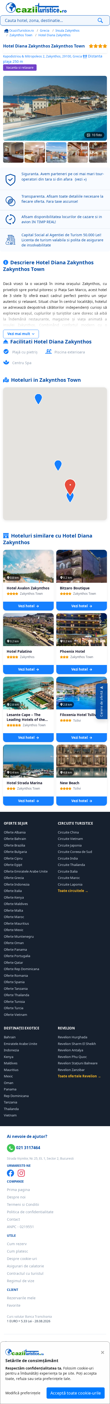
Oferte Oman (14, 943)
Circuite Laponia (70, 884)
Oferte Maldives (16, 903)
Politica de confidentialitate (30, 1211)
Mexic (8, 1076)
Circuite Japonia (70, 845)
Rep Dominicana (16, 1095)
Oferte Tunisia (14, 1001)
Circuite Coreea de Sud (75, 851)
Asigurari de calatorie (25, 1266)
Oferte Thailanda (16, 995)
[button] (58, 465)
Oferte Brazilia (14, 845)
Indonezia (11, 1050)
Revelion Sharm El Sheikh (77, 1043)
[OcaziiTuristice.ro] (36, 7)
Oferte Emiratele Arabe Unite (26, 871)
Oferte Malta (13, 910)
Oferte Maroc (14, 916)
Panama (10, 1089)
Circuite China (68, 832)
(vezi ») (80, 179)
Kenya (8, 1056)
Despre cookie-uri (22, 1258)
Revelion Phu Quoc (72, 1056)
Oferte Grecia (14, 877)
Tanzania (10, 1102)
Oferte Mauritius (16, 923)
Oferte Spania (14, 982)
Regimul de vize (20, 1280)
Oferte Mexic (13, 929)
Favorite (13, 1305)
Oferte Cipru (13, 858)
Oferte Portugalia (17, 956)
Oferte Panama (15, 949)
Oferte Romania (16, 975)
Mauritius (11, 1069)
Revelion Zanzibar (71, 1069)
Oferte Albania (15, 832)
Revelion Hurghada (72, 1037)
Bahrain (10, 1037)
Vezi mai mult (19, 333)
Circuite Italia (68, 871)
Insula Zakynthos (68, 30)
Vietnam (10, 1115)
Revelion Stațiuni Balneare (77, 1063)
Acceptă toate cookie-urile (75, 1393)
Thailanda (11, 1108)
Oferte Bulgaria (15, 851)
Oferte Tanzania (16, 988)
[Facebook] (10, 1173)
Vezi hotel (26, 606)
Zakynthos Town (20, 35)
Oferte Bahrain (15, 838)
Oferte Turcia (13, 1008)
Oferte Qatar (13, 962)
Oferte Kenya (14, 897)
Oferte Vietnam (15, 1014)
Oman (8, 1082)
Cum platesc (17, 1251)
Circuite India (68, 858)
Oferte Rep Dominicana (21, 969)
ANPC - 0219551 (20, 1226)
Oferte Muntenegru (19, 936)
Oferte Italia (13, 890)
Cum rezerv (17, 1243)
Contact (13, 1219)
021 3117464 (27, 1147)
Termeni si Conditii (23, 1204)
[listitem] (13, 152)
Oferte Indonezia (16, 884)
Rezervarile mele (21, 1297)
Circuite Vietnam (70, 838)
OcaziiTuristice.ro (21, 30)
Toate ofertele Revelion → (79, 1076)
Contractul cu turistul (25, 1273)
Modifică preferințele (22, 1392)
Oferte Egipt (13, 864)
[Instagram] (21, 1173)
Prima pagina (18, 1189)
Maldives (10, 1063)
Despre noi (16, 1197)
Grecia (44, 30)
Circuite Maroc (69, 877)
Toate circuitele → (73, 890)
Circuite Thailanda (71, 864)
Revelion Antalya (70, 1050)
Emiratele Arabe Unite (20, 1043)
